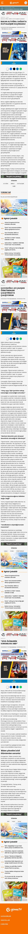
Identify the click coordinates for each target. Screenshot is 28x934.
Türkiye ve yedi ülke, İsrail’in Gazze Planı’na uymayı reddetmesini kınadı (13, 867)
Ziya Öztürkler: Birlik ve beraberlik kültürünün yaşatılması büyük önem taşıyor (12, 233)
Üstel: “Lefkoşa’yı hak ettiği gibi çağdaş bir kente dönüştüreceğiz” (14, 249)
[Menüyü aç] (2, 2)
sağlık (14, 186)
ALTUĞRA (5, 183)
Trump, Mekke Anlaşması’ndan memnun (14, 872)
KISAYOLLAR (5, 920)
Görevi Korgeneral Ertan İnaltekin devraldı (12, 223)
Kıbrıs (7, 17)
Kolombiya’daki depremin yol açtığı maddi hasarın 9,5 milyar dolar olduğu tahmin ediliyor (14, 862)
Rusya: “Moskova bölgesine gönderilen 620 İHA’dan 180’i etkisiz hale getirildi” (13, 857)
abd (8, 821)
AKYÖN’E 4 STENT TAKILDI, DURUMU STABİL (12, 238)
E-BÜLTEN (4, 924)
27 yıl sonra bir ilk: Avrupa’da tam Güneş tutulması (13, 877)
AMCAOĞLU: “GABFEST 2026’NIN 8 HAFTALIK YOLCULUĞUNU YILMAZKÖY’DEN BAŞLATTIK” (14, 244)
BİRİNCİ (12, 183)
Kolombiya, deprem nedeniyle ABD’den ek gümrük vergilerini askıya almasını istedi (14, 852)
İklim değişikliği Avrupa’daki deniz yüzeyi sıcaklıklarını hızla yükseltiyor (14, 847)
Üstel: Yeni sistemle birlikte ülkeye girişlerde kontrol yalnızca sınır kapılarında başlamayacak (13, 228)
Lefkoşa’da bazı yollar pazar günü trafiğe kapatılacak (14, 9)
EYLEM (12, 551)
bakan (6, 551)
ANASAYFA (3, 17)
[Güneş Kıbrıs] (14, 2)
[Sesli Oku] (7, 69)
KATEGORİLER (6, 916)
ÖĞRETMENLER (20, 551)
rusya (13, 821)
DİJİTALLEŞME (20, 183)
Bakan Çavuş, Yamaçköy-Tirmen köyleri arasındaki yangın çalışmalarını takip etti (14, 254)
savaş (19, 821)
